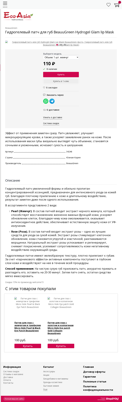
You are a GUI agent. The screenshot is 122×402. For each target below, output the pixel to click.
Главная (88, 366)
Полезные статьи (94, 381)
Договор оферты (94, 371)
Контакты (8, 382)
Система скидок (51, 123)
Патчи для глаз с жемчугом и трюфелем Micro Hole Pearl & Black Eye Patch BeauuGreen (27, 326)
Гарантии (89, 376)
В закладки (51, 87)
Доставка (8, 377)
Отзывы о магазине (13, 374)
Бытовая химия (51, 385)
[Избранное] (108, 5)
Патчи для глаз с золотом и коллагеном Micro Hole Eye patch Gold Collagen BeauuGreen (60, 328)
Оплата (7, 380)
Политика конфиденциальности (98, 388)
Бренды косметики (52, 382)
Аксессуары (49, 371)
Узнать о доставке (52, 117)
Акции (46, 375)
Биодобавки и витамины (55, 378)
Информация (12, 366)
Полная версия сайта (14, 399)
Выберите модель (52, 53)
